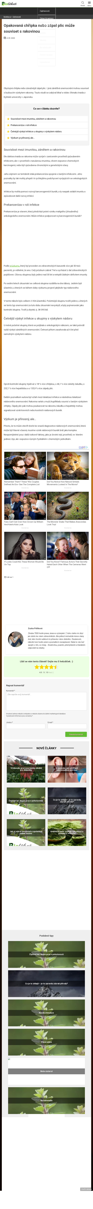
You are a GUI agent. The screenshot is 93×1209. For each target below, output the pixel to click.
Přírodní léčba (45, 25)
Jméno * (9, 722)
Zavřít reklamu (86, 1189)
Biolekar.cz (7, 17)
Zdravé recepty (46, 55)
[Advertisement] (46, 242)
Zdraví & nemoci (46, 18)
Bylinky (43, 33)
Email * (50, 722)
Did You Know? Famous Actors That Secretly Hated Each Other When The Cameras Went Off (67, 564)
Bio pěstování (45, 47)
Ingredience (45, 62)
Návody (43, 40)
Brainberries (25, 488)
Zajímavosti (45, 11)
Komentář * (10, 691)
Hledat (83, 5)
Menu (89, 6)
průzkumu (14, 266)
